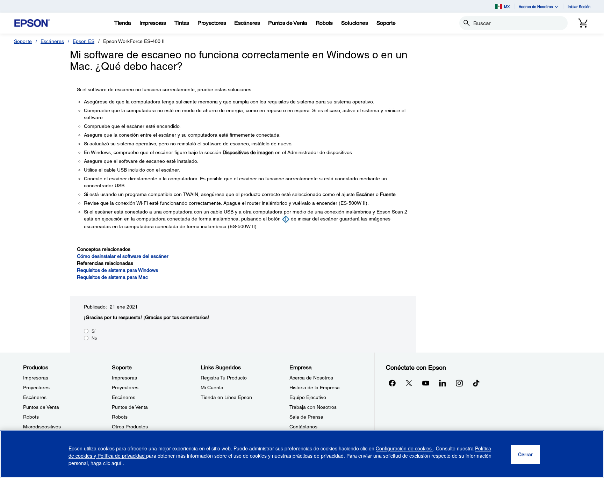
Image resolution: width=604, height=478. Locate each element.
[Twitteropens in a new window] (409, 383)
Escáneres (52, 41)
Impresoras (35, 378)
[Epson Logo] (32, 23)
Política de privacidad (121, 455)
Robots (31, 417)
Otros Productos (130, 426)
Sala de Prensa (306, 417)
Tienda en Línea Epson (226, 397)
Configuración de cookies (404, 448)
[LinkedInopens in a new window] (442, 383)
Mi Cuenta (212, 387)
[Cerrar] (525, 454)
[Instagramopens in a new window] (459, 383)
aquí (117, 462)
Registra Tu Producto (224, 378)
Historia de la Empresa (314, 387)
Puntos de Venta (41, 407)
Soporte (23, 41)
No (94, 338)
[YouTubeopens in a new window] (425, 383)
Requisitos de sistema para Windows (117, 270)
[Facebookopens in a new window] (392, 383)
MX (507, 6)
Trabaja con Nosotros (313, 407)
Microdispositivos (42, 426)
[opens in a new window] (476, 383)
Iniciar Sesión (579, 6)
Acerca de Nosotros (311, 378)
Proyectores (36, 387)
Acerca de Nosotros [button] (536, 6)
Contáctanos (303, 426)
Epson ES (83, 41)
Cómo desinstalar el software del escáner (122, 256)
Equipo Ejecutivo (307, 397)
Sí (93, 331)
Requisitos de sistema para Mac (112, 277)
